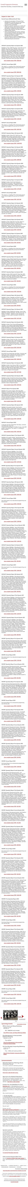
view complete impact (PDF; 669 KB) (12, 591)
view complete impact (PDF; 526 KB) (12, 757)
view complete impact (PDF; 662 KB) (12, 651)
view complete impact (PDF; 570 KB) (12, 786)
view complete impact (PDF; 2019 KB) (12, 291)
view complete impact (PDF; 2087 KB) (12, 129)
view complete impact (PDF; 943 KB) (12, 874)
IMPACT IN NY (23, 1165)
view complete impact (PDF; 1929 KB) (12, 766)
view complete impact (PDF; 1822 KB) (12, 994)
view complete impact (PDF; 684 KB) (12, 281)
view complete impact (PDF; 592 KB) (12, 696)
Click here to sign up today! (13, 1081)
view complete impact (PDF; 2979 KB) (12, 384)
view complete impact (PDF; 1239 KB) (12, 521)
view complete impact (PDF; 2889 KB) (12, 159)
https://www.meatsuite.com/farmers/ (11, 1109)
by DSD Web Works (21, 1180)
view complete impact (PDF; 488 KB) (12, 845)
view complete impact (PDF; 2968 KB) (12, 105)
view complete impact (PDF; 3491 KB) (12, 494)
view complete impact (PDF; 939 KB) (12, 242)
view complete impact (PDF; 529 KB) (12, 253)
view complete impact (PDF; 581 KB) (12, 678)
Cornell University (14, 1181)
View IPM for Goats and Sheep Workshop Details (15, 1032)
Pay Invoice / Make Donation (21, 1168)
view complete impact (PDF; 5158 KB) (12, 229)
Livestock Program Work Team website (15, 1158)
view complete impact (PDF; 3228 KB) (12, 215)
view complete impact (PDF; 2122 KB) (12, 333)
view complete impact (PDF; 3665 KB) (12, 359)
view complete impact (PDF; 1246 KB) (12, 541)
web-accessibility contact (14, 1176)
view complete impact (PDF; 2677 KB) (12, 372)
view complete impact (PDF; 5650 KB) (12, 60)
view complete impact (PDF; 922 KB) (12, 806)
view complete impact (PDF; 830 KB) (12, 943)
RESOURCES (12, 1167)
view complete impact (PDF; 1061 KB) (12, 895)
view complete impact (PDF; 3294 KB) (12, 418)
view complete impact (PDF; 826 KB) (12, 721)
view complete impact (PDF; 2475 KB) (12, 462)
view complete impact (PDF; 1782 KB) (12, 119)
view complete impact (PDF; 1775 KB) (12, 189)
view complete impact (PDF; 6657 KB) (12, 445)
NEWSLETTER (4, 1165)
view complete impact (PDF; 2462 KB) (12, 431)
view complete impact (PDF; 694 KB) (12, 305)
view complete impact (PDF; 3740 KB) (12, 91)
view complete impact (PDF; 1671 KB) (12, 318)
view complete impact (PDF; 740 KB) (12, 925)
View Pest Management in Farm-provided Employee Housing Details (13, 1043)
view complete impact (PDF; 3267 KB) (12, 199)
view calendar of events (21, 1024)
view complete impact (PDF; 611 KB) (12, 985)
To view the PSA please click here (10, 1152)
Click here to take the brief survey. (10, 1072)
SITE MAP (19, 1167)
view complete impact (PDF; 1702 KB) (12, 660)
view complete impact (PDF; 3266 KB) (12, 570)
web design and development (10, 1180)
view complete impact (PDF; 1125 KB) (12, 613)
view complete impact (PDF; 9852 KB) (12, 72)
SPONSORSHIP (4, 1167)
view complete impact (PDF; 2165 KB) (12, 854)
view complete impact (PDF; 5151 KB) (12, 478)
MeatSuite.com (6, 1086)
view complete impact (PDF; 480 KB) (12, 268)
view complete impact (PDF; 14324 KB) (13, 143)
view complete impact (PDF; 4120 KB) (12, 401)
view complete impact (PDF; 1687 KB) (12, 1003)
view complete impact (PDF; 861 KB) (12, 916)
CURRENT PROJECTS (14, 1165)
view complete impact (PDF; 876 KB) (12, 739)
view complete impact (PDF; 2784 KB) (12, 504)
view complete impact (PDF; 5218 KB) (12, 706)
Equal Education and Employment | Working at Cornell (14, 1170)
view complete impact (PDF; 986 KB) (12, 634)
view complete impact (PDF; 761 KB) (12, 822)
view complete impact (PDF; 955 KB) (12, 561)
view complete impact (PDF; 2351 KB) (12, 347)
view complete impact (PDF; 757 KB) (12, 965)
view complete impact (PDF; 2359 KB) (12, 176)
